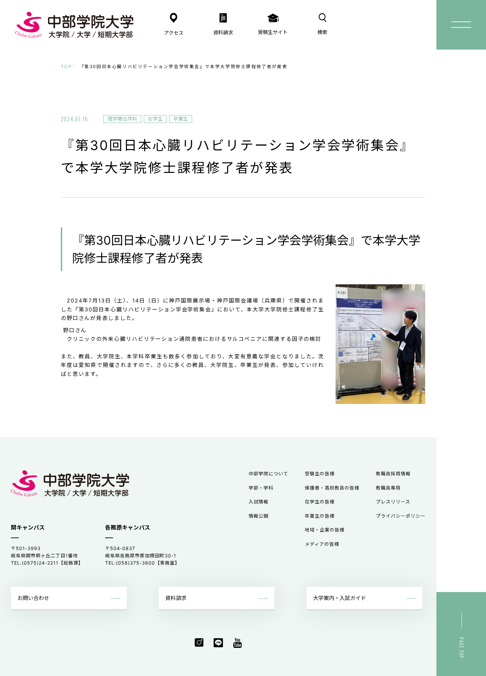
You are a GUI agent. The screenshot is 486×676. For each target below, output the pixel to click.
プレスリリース (393, 501)
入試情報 (258, 501)
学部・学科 (261, 488)
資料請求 (175, 598)
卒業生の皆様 (320, 516)
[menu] (461, 25)
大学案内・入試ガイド (339, 598)
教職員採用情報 (393, 473)
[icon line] (218, 643)
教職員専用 (388, 488)
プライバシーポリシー (400, 516)
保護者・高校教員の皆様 (332, 488)
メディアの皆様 (322, 544)
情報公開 (258, 516)
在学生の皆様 (320, 501)
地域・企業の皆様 (324, 530)
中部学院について (268, 473)
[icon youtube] (237, 643)
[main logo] (74, 25)
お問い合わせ (33, 598)
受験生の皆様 (320, 473)
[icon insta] (199, 643)
